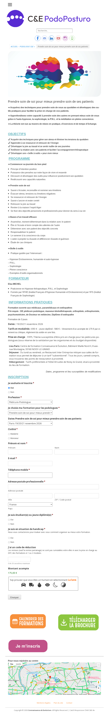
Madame (14, 433)
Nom (57, 447)
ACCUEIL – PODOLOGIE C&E (23, 46)
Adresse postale (15, 490)
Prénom (12, 447)
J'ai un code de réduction (22, 547)
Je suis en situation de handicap (26, 529)
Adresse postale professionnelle (26, 481)
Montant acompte (18, 568)
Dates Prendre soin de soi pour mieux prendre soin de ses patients (44, 418)
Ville (10, 499)
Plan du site (58, 703)
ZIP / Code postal (63, 499)
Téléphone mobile (19, 469)
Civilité (13, 429)
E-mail (12, 458)
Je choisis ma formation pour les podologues (34, 408)
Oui (12, 387)
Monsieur (14, 438)
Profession (15, 397)
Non (12, 392)
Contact (69, 703)
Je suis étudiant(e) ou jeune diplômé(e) (30, 515)
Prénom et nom (17, 443)
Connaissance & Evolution (39, 710)
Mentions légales (44, 703)
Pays (10, 508)
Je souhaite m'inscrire (21, 383)
